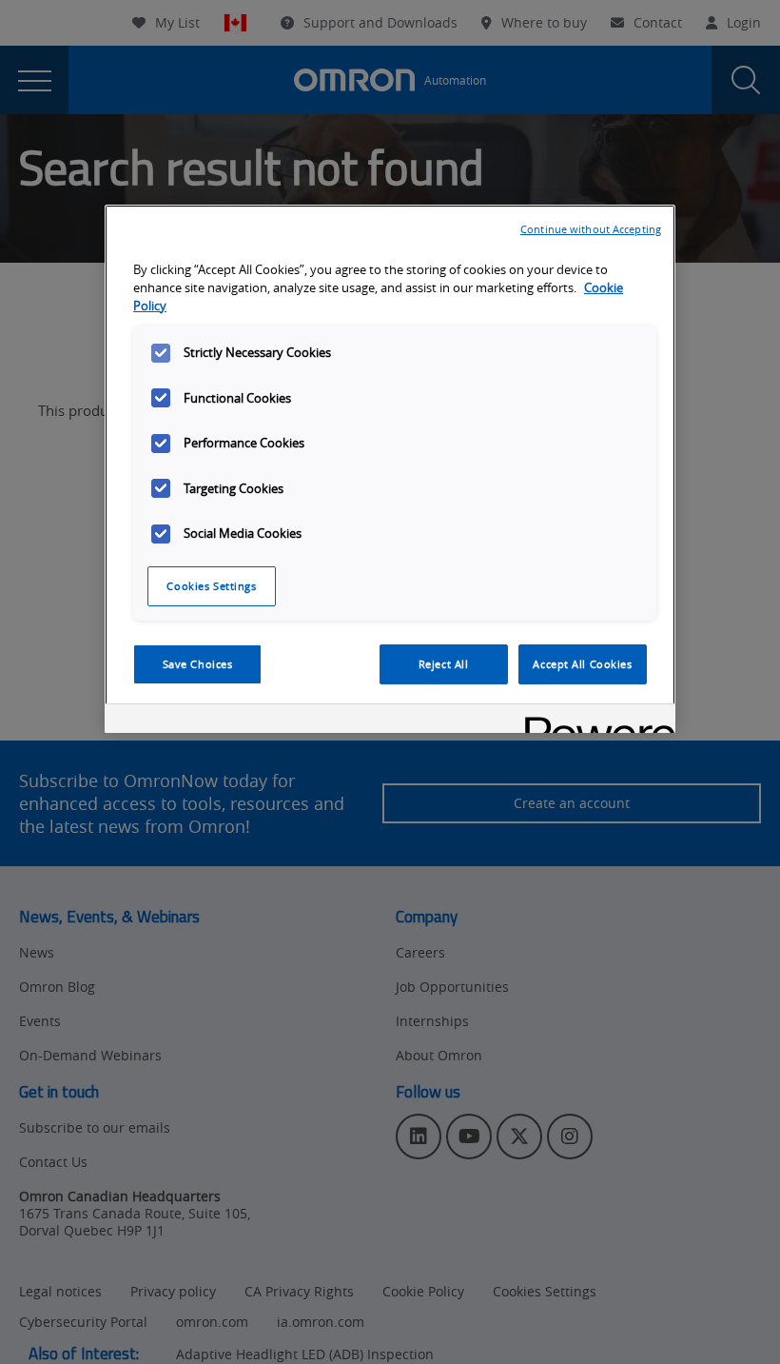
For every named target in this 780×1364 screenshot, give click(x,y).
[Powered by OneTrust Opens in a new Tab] (593, 721)
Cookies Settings (211, 586)
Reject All (444, 664)
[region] (390, 469)
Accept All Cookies (582, 664)
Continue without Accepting (590, 229)
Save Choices (198, 664)
